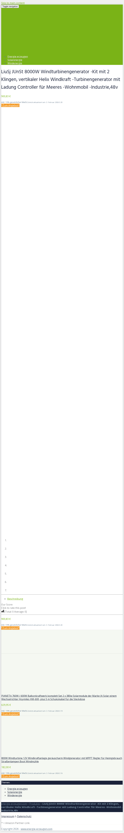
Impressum (7, 816)
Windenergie (15, 63)
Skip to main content (13, 3)
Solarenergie (15, 60)
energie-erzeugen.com (14, 803)
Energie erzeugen (18, 56)
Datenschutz (24, 816)
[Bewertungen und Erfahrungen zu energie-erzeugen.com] (62, 651)
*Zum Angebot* (10, 105)
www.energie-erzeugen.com (36, 829)
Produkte (34, 803)
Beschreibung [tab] (15, 598)
